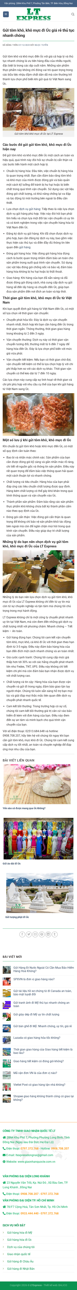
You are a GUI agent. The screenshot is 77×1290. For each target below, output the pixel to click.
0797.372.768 (50, 1194)
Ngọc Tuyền (41, 45)
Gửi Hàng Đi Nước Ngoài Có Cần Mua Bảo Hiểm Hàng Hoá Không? (43, 969)
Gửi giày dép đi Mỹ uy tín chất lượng (36, 1014)
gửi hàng (24, 247)
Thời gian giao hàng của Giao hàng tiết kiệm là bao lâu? (43, 1051)
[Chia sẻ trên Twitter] (29, 934)
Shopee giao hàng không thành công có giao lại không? (43, 1098)
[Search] (72, 14)
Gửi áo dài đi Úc (12, 863)
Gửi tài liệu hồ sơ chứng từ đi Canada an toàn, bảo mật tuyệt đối (42, 992)
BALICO (62, 1285)
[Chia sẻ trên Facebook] (22, 934)
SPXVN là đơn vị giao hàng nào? (34, 979)
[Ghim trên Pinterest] (42, 934)
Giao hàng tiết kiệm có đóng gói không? (38, 1061)
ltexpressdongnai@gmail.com (34, 1155)
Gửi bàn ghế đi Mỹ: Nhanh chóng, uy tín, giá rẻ (42, 1026)
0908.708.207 (60, 1148)
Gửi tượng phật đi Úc (17, 917)
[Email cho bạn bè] (35, 934)
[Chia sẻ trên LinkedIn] (48, 934)
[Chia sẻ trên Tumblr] (55, 934)
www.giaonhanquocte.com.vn (36, 1161)
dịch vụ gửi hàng (29, 209)
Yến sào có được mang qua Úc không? (24, 808)
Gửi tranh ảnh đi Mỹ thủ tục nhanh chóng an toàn (41, 1004)
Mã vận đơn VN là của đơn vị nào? (35, 1073)
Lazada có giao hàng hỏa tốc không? (36, 1037)
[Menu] (6, 14)
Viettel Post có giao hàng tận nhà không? (39, 1084)
